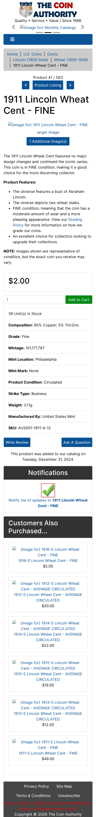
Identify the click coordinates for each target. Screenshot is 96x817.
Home (12, 54)
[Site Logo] (48, 10)
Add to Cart (78, 299)
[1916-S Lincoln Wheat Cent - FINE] (48, 552)
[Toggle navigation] (12, 39)
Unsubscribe (69, 795)
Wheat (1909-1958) (71, 59)
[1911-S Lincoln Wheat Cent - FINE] (48, 744)
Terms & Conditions (33, 795)
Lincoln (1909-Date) (30, 59)
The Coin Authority (65, 814)
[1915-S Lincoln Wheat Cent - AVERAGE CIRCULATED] (48, 665)
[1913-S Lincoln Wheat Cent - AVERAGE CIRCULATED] (48, 705)
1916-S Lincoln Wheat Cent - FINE (48, 560)
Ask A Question (76, 442)
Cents (52, 54)
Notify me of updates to (48, 503)
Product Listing (47, 85)
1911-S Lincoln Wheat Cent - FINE (48, 753)
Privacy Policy (36, 786)
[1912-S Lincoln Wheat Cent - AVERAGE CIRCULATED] (48, 586)
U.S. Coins (32, 54)
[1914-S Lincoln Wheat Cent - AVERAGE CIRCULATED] (48, 625)
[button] (13, 27)
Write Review (17, 442)
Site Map (64, 786)
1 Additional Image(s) (48, 141)
